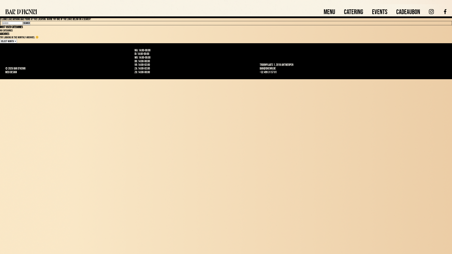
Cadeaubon (408, 12)
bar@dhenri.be (268, 68)
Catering (353, 12)
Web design (11, 72)
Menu (329, 12)
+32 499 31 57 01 (268, 72)
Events (379, 12)
